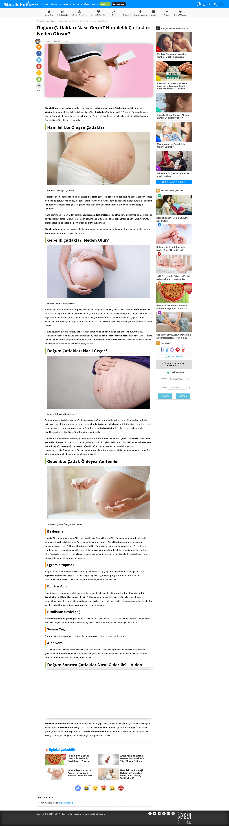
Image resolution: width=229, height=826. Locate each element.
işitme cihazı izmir (174, 356)
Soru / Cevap (180, 15)
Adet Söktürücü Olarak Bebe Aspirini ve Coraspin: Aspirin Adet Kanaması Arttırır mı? (172, 86)
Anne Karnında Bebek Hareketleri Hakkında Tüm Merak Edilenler (132, 758)
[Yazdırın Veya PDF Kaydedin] (39, 79)
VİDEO (54, 4)
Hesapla (165, 396)
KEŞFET (106, 4)
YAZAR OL (120, 4)
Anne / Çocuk (140, 15)
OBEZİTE (75, 4)
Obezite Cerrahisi (79, 15)
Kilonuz (164, 387)
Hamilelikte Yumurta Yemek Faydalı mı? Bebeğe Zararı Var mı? (79, 773)
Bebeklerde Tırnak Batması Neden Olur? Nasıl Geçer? (170, 249)
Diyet (113, 15)
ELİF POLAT (46, 41)
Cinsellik (127, 15)
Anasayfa (40, 21)
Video (166, 15)
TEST (45, 4)
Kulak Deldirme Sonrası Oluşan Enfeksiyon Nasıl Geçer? (173, 116)
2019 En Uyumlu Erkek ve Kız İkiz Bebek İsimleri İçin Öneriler (173, 278)
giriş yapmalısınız (65, 803)
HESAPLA (64, 4)
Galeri (153, 15)
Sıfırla (183, 396)
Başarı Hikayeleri (98, 15)
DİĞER (95, 4)
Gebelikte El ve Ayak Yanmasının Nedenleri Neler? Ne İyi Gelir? (173, 336)
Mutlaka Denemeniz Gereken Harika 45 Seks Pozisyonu (172, 55)
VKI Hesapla (62, 15)
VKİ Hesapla (177, 372)
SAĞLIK (85, 4)
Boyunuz (164, 378)
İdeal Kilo (49, 15)
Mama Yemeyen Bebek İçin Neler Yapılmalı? (171, 145)
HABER (37, 4)
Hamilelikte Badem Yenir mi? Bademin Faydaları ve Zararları (79, 758)
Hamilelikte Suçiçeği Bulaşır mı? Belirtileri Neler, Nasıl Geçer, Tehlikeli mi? (131, 774)
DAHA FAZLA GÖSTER (175, 182)
